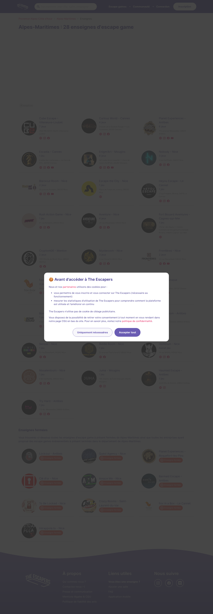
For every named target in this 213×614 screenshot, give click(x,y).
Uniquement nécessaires (92, 332)
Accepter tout (127, 332)
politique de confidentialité (137, 321)
